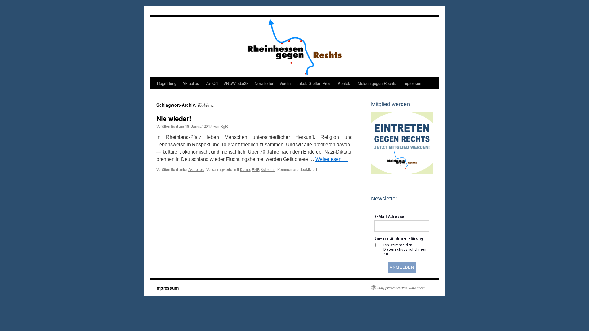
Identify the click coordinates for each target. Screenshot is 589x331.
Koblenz (268, 169)
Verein (285, 83)
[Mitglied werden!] (402, 172)
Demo (245, 169)
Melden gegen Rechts (377, 83)
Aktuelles (191, 83)
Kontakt (345, 83)
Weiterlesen (331, 159)
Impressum (412, 83)
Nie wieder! (173, 118)
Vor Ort (211, 83)
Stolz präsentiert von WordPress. (401, 287)
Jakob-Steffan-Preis (314, 83)
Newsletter (264, 83)
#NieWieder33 (236, 83)
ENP (255, 169)
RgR (224, 126)
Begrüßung (166, 83)
